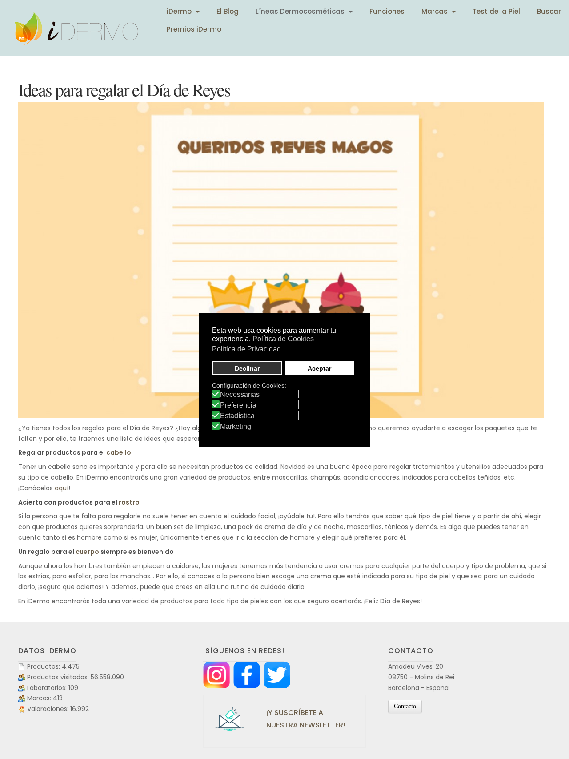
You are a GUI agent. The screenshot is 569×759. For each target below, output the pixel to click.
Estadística (237, 416)
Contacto (405, 706)
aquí (61, 488)
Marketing (235, 426)
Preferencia (238, 405)
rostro (129, 502)
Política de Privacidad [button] (246, 349)
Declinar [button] (247, 368)
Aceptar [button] (319, 368)
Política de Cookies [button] (283, 339)
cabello (118, 452)
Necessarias (240, 394)
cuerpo (87, 551)
